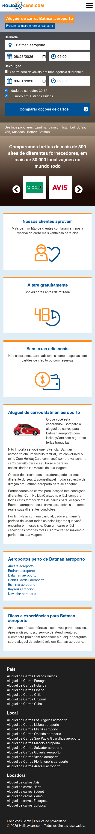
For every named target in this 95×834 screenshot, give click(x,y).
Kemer (32, 131)
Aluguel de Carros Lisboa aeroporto (33, 724)
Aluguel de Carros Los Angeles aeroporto (37, 719)
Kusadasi (18, 131)
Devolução (13, 65)
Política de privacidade (50, 821)
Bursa (81, 127)
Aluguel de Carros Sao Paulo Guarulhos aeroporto (43, 738)
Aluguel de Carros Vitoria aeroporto (33, 756)
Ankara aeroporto (21, 566)
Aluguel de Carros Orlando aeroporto (34, 733)
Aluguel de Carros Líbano (25, 690)
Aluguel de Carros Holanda (26, 685)
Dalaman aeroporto (22, 575)
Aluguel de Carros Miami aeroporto (32, 729)
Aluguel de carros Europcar (27, 805)
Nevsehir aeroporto (22, 593)
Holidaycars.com (30, 826)
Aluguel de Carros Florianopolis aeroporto (37, 761)
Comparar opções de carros (54, 109)
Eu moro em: (30, 96)
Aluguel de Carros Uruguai (26, 699)
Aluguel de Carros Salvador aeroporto (34, 747)
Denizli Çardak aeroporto (26, 579)
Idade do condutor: (28, 90)
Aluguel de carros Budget (25, 791)
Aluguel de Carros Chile (24, 694)
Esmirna (41, 127)
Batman (44, 131)
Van (7, 131)
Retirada (11, 37)
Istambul (68, 127)
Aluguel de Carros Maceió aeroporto (33, 743)
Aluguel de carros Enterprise (27, 800)
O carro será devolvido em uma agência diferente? (45, 71)
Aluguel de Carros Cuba (24, 703)
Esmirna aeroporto (21, 584)
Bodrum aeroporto (21, 570)
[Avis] (60, 187)
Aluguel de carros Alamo (25, 796)
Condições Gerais (19, 821)
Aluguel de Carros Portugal (26, 680)
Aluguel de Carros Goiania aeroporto (34, 752)
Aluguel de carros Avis (23, 782)
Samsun (54, 127)
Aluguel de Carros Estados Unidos (32, 676)
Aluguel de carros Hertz (24, 786)
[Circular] (34, 187)
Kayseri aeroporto (21, 589)
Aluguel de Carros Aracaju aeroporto (33, 766)
